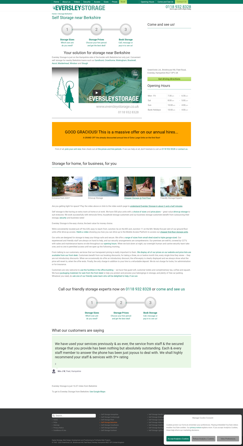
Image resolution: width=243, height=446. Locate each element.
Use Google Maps (97, 391)
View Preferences (228, 439)
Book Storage (126, 37)
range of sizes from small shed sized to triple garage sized (151, 237)
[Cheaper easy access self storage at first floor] (139, 177)
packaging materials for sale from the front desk (81, 273)
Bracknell (131, 60)
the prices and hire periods (110, 149)
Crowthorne (109, 60)
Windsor (73, 63)
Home (54, 14)
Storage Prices (96, 37)
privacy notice (195, 428)
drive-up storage (180, 212)
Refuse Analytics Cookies (203, 439)
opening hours (110, 243)
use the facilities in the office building (96, 270)
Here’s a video (82, 232)
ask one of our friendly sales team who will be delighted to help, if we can (105, 276)
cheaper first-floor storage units (174, 232)
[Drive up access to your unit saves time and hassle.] (103, 177)
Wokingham (121, 60)
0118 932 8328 (178, 7)
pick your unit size (73, 149)
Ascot (54, 63)
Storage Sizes (67, 37)
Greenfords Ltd (67, 442)
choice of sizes (139, 212)
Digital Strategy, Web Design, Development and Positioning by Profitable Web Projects (81, 440)
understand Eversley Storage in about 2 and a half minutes (156, 206)
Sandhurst (99, 60)
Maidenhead (63, 63)
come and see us (170, 289)
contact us (182, 149)
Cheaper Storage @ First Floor (137, 198)
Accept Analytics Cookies (178, 439)
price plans (156, 212)
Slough (85, 63)
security (62, 218)
